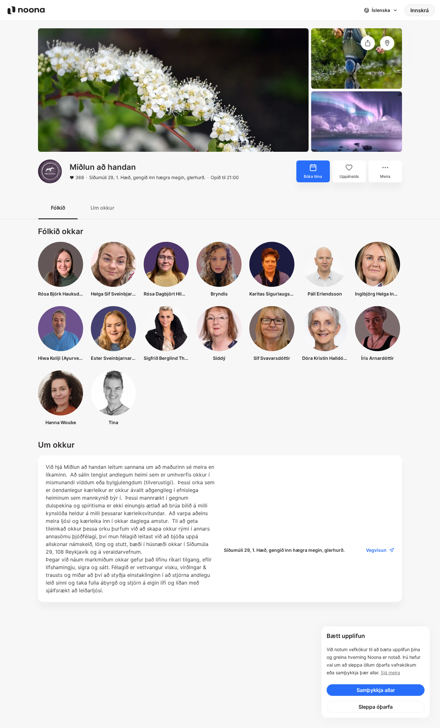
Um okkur (102, 208)
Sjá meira (390, 672)
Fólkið (58, 208)
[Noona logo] (26, 10)
